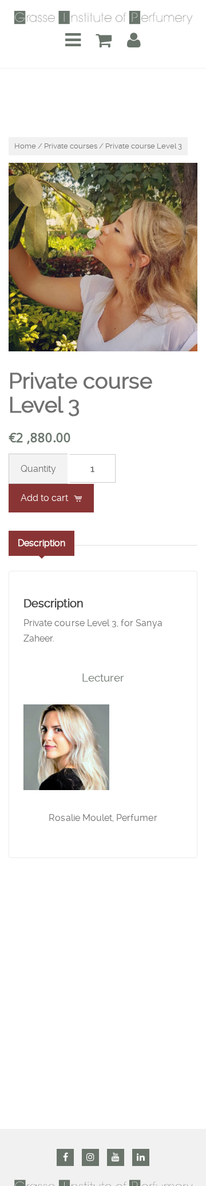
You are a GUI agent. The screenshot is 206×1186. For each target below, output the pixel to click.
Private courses (70, 146)
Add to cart (44, 497)
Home (25, 146)
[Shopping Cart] (103, 40)
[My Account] (134, 40)
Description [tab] (41, 543)
